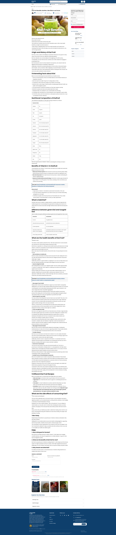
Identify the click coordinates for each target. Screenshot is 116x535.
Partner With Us (52, 515)
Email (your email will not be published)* (53, 455)
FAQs (50, 517)
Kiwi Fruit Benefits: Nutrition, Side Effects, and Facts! (44, 6)
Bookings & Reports (63, 4)
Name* (33, 455)
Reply (46, 471)
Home (32, 6)
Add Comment (35, 466)
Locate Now (83, 524)
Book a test (53, 4)
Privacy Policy (83, 530)
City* (72, 21)
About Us (51, 519)
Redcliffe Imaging (52, 523)
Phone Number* (73, 17)
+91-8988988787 (78, 517)
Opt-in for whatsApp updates (78, 24)
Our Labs (51, 521)
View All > (82, 48)
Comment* (33, 459)
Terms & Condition (84, 531)
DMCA (41, 528)
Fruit (34, 6)
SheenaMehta (49, 13)
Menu (33, 4)
